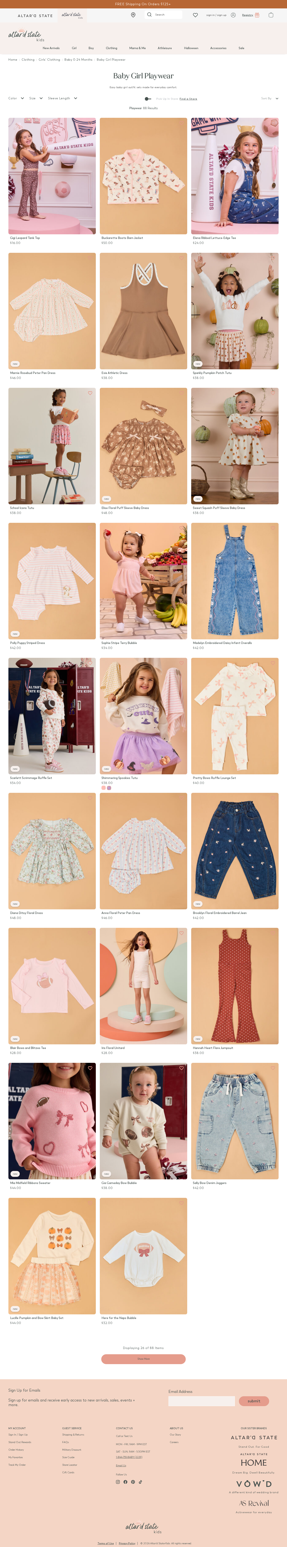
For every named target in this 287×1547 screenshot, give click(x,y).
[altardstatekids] (72, 15)
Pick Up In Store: (167, 98)
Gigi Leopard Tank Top (25, 238)
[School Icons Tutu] (52, 446)
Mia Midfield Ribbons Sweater (30, 1183)
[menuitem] (51, 47)
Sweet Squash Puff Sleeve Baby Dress (219, 508)
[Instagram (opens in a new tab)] (117, 1481)
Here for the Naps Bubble (118, 1318)
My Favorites (15, 1457)
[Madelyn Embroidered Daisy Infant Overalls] (235, 581)
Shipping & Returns (73, 1434)
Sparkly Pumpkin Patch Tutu (212, 373)
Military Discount (71, 1449)
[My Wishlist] (195, 15)
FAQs (65, 1442)
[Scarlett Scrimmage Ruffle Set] (52, 716)
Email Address (180, 1391)
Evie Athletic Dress (114, 373)
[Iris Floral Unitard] (143, 986)
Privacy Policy (127, 1543)
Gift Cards (68, 1472)
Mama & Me (137, 48)
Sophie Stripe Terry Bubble (119, 643)
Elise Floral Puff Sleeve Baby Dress (125, 508)
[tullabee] (143, 34)
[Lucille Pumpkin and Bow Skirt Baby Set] (52, 1256)
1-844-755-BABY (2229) (129, 1457)
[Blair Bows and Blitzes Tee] (52, 986)
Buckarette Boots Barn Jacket (122, 238)
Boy (91, 48)
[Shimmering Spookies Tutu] (143, 716)
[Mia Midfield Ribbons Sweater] (52, 1121)
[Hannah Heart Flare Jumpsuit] (235, 986)
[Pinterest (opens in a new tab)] (133, 1481)
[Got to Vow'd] (254, 1483)
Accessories (218, 48)
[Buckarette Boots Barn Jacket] (143, 176)
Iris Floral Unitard (113, 1048)
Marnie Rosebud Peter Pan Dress (32, 373)
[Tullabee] (143, 1525)
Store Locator (69, 1464)
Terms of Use (105, 1543)
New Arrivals (51, 48)
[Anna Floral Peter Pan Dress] (143, 851)
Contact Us (124, 1428)
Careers (174, 1442)
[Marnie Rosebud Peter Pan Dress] (52, 311)
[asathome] (254, 1459)
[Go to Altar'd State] (254, 1437)
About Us (176, 1428)
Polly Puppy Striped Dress (27, 643)
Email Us (121, 1465)
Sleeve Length (59, 98)
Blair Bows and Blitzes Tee (28, 1048)
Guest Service (72, 1428)
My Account (17, 1428)
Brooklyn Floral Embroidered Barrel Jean (220, 913)
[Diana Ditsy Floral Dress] (52, 851)
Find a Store (188, 98)
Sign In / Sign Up (18, 1434)
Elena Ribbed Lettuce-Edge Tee (214, 238)
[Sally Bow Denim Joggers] (235, 1121)
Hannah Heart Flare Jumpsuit (213, 1048)
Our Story (175, 1434)
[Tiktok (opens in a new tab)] (140, 1481)
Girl (74, 48)
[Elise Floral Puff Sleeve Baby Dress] (143, 446)
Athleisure (165, 48)
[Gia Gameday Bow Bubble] (143, 1121)
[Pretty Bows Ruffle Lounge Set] (235, 716)
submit (254, 1401)
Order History (16, 1449)
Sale (241, 48)
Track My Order (17, 1464)
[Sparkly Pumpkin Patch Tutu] (235, 311)
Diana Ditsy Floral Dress (26, 913)
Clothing (111, 48)
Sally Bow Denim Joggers (209, 1183)
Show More (143, 1358)
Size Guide (68, 1457)
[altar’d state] (35, 15)
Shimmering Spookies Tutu (119, 778)
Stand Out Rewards (19, 1442)
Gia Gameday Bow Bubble (119, 1183)
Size (33, 98)
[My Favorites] (90, 123)
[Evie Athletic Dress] (143, 311)
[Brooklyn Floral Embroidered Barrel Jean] (235, 851)
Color (13, 98)
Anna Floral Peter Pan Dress (120, 913)
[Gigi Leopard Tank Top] (52, 176)
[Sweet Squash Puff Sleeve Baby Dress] (235, 446)
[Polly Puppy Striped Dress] (52, 581)
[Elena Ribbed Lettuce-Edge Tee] (235, 176)
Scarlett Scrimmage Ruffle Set (31, 778)
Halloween (191, 48)
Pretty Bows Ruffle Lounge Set (214, 778)
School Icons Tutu (22, 508)
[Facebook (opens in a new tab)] (125, 1481)
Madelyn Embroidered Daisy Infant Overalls (222, 643)
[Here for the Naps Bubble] (143, 1256)
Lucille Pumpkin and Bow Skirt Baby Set (36, 1318)
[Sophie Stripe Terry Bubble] (143, 581)
